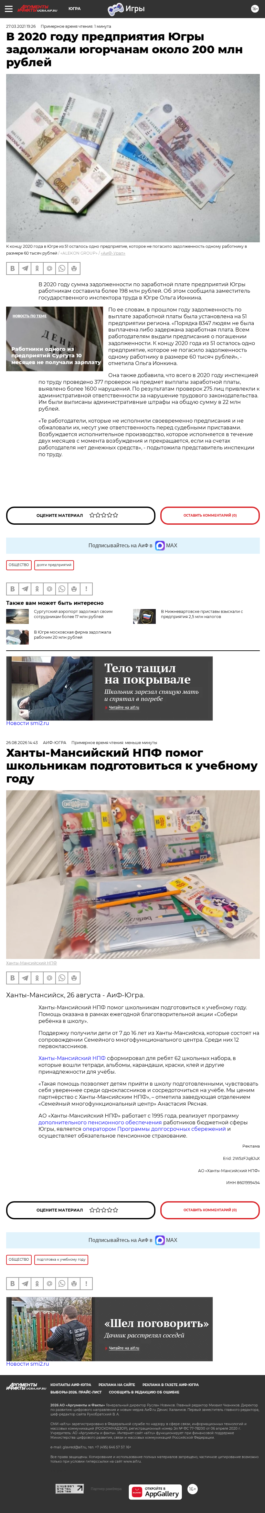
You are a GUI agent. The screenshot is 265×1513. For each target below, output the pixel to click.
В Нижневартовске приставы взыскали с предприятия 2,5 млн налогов (202, 614)
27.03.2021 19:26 (21, 26)
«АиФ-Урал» (113, 253)
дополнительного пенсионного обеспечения (100, 1122)
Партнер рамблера (106, 1489)
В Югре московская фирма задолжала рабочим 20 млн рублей (72, 635)
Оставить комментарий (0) (210, 515)
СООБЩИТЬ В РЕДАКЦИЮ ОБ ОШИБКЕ (144, 1392)
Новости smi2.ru (27, 723)
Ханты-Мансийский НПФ (31, 963)
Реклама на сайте (117, 1385)
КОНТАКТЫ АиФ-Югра (70, 1385)
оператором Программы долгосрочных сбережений (154, 1129)
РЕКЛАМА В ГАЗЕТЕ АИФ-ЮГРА (171, 1385)
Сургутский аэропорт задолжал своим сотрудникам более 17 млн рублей (73, 614)
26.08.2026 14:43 (22, 742)
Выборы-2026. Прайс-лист (75, 1392)
